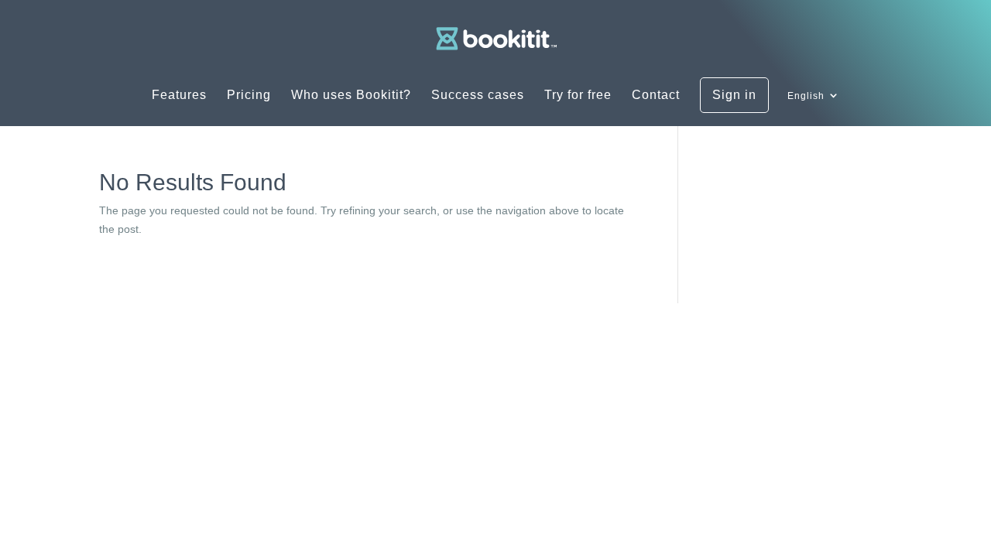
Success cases (477, 95)
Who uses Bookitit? (351, 95)
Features (179, 95)
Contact (656, 95)
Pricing (249, 95)
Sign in (734, 95)
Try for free (578, 95)
